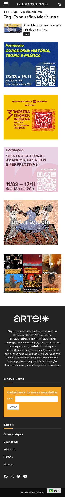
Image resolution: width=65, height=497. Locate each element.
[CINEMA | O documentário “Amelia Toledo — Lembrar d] (51, 264)
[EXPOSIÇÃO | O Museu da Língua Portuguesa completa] (13, 264)
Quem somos (11, 441)
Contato (8, 456)
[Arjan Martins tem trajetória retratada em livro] (13, 28)
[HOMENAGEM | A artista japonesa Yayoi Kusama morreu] (32, 283)
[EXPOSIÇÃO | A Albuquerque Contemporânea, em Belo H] (32, 264)
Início (6, 11)
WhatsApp (9, 449)
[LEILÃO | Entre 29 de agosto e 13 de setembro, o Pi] (51, 283)
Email (10, 398)
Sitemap (9, 464)
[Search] (60, 5)
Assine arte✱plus (13, 434)
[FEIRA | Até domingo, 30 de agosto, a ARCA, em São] (13, 283)
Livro (27, 34)
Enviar (13, 406)
